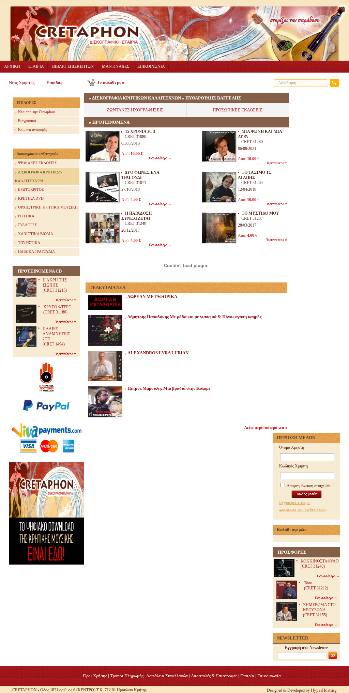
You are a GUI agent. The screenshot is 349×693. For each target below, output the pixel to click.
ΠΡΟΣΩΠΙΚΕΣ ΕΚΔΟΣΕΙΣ (237, 109)
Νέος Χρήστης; (22, 82)
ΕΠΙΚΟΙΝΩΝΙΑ (151, 66)
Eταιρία (247, 675)
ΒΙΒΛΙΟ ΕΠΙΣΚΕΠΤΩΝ (73, 66)
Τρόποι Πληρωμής (126, 675)
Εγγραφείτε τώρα (294, 502)
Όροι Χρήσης (95, 675)
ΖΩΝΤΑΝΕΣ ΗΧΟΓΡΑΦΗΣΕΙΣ (135, 109)
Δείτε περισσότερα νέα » (265, 427)
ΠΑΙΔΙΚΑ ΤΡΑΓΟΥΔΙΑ (36, 251)
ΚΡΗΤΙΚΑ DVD (31, 198)
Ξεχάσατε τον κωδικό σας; (303, 509)
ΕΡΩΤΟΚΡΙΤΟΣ (31, 189)
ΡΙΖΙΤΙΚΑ (26, 216)
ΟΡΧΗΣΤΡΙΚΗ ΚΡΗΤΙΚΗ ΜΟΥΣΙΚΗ (48, 207)
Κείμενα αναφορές (32, 129)
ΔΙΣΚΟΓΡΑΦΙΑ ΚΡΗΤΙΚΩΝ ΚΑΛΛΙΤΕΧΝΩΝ (38, 176)
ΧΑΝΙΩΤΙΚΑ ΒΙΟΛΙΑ (35, 234)
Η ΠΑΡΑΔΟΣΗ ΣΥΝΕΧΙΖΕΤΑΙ (136, 216)
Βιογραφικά (27, 121)
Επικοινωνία (269, 675)
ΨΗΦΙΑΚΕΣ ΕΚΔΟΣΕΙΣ (37, 163)
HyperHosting (324, 690)
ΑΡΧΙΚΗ (12, 66)
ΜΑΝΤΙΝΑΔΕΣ (115, 66)
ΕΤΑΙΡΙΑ (36, 66)
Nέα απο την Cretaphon (36, 112)
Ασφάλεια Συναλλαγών (167, 675)
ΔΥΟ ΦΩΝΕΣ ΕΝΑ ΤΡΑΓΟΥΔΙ (140, 175)
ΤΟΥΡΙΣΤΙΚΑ (29, 243)
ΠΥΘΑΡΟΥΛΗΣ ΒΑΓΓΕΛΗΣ (213, 98)
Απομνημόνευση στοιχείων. (308, 485)
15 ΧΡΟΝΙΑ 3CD (140, 131)
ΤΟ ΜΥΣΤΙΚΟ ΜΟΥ (260, 213)
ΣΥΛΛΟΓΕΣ (27, 225)
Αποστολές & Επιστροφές (214, 675)
